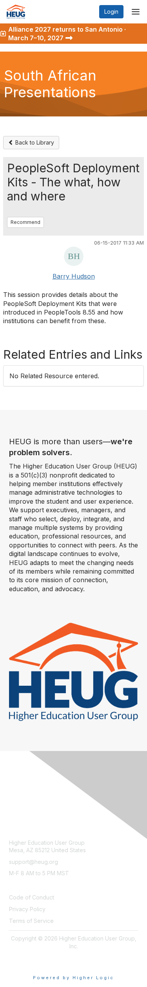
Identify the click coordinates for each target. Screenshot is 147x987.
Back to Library (34, 142)
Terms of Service (31, 920)
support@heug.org (33, 861)
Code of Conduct (31, 897)
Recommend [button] (25, 222)
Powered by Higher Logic (73, 977)
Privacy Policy (27, 909)
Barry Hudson (74, 276)
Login (111, 11)
